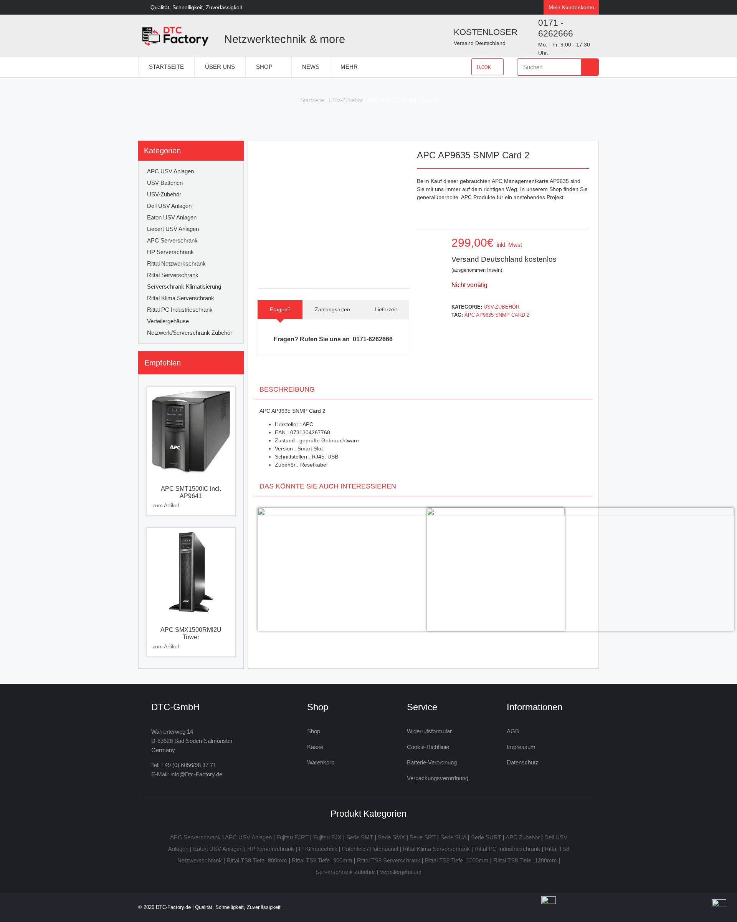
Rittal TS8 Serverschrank (388, 860)
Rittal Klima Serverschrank (180, 298)
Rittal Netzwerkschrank (176, 263)
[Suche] (589, 67)
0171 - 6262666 (555, 28)
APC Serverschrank (172, 240)
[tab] (280, 309)
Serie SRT (423, 837)
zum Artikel (165, 505)
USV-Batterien (165, 182)
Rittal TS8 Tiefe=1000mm (457, 860)
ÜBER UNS (220, 66)
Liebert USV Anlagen (173, 229)
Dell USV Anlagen (169, 206)
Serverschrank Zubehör (345, 872)
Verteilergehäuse (168, 321)
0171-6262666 (373, 339)
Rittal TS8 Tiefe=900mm (322, 860)
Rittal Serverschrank (172, 275)
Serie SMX (391, 837)
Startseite (312, 100)
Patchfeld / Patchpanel (370, 849)
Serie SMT (359, 837)
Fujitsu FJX (327, 837)
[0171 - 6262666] (527, 36)
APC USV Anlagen (170, 171)
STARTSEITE (166, 66)
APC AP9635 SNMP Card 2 (496, 315)
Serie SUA (453, 837)
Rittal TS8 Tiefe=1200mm (525, 860)
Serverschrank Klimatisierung (184, 286)
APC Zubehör (523, 837)
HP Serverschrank (170, 252)
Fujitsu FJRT (292, 837)
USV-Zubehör (346, 100)
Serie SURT (486, 837)
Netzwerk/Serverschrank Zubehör (189, 332)
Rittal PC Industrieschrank (180, 309)
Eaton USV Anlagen (172, 217)
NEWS (310, 66)
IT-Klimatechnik (318, 849)
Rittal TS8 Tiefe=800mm (256, 860)
